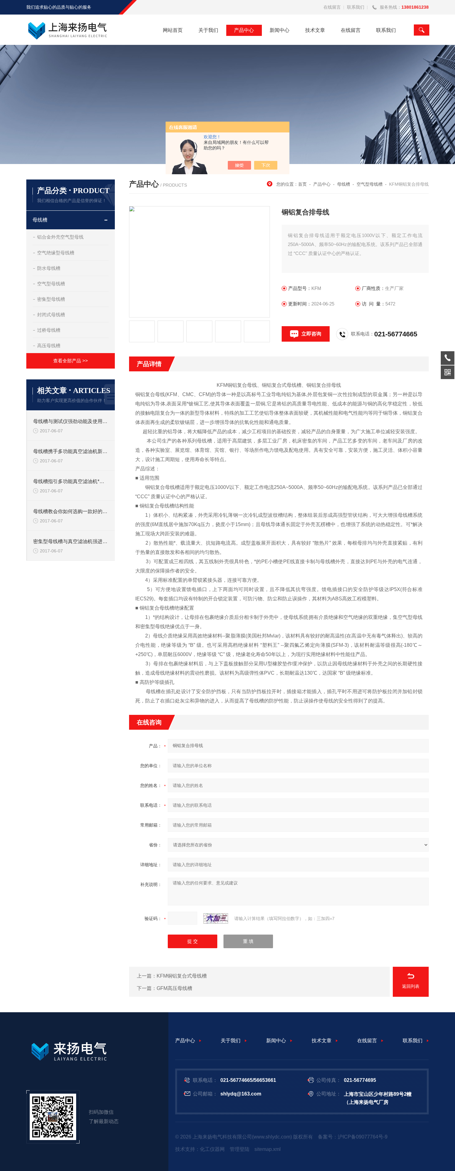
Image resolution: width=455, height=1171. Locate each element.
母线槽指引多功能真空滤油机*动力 (71, 481)
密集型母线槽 (51, 299)
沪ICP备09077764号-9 (363, 1136)
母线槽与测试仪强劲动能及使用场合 (71, 421)
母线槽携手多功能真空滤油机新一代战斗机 (71, 451)
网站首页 (173, 30)
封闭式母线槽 (51, 314)
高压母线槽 (48, 345)
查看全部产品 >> (70, 360)
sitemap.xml (267, 1149)
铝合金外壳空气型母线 (60, 237)
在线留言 (332, 7)
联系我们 (355, 7)
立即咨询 (311, 333)
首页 (302, 184)
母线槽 (39, 220)
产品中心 (244, 30)
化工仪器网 (212, 1149)
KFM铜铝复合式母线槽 (182, 976)
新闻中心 (279, 30)
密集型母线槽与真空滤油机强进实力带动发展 (71, 541)
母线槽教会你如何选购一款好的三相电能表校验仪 (71, 511)
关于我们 (208, 30)
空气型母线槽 (51, 283)
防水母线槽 (48, 268)
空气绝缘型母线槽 (55, 252)
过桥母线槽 (48, 330)
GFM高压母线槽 (174, 988)
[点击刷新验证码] (215, 918)
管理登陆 (239, 1149)
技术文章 (315, 30)
